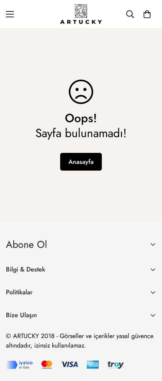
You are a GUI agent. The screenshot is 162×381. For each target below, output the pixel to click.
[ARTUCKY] (81, 14)
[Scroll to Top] (148, 339)
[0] (147, 14)
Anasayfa (81, 161)
